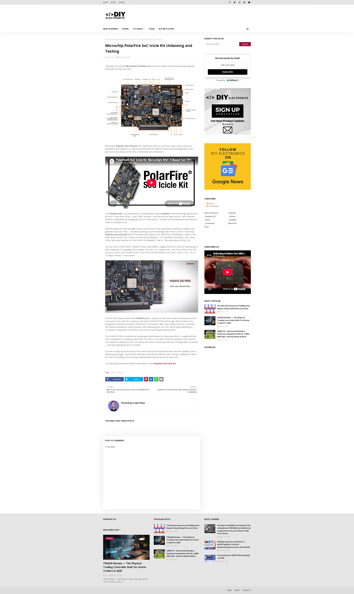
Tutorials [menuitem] (138, 29)
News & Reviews (211, 213)
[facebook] (229, 2)
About (113, 2)
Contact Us (246, 590)
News (113, 372)
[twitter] (234, 2)
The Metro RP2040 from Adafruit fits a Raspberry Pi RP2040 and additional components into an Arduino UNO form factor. (234, 529)
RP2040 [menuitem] (125, 29)
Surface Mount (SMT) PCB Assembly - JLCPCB (233, 556)
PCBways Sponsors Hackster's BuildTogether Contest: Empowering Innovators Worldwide (233, 544)
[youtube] (249, 2)
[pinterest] (244, 2)
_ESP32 (207, 220)
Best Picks (232, 223)
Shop (206, 226)
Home (105, 2)
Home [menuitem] (151, 29)
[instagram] (239, 2)
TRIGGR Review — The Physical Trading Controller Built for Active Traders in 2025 (233, 320)
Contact (121, 2)
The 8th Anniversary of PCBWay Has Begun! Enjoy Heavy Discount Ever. (233, 307)
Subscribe (227, 72)
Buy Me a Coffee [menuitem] (166, 29)
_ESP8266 (232, 220)
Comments (213, 206)
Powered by (221, 80)
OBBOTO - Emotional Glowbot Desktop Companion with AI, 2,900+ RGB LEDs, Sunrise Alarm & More (233, 334)
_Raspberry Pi (210, 216)
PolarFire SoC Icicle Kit (165, 363)
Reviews (114, 39)
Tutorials (232, 213)
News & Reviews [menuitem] (110, 29)
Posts (211, 203)
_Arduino (232, 216)
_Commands (209, 223)
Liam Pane (111, 57)
